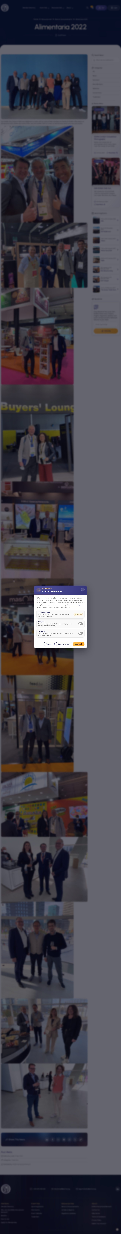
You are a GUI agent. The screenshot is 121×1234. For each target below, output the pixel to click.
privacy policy (75, 605)
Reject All (49, 644)
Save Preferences (63, 644)
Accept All (78, 644)
